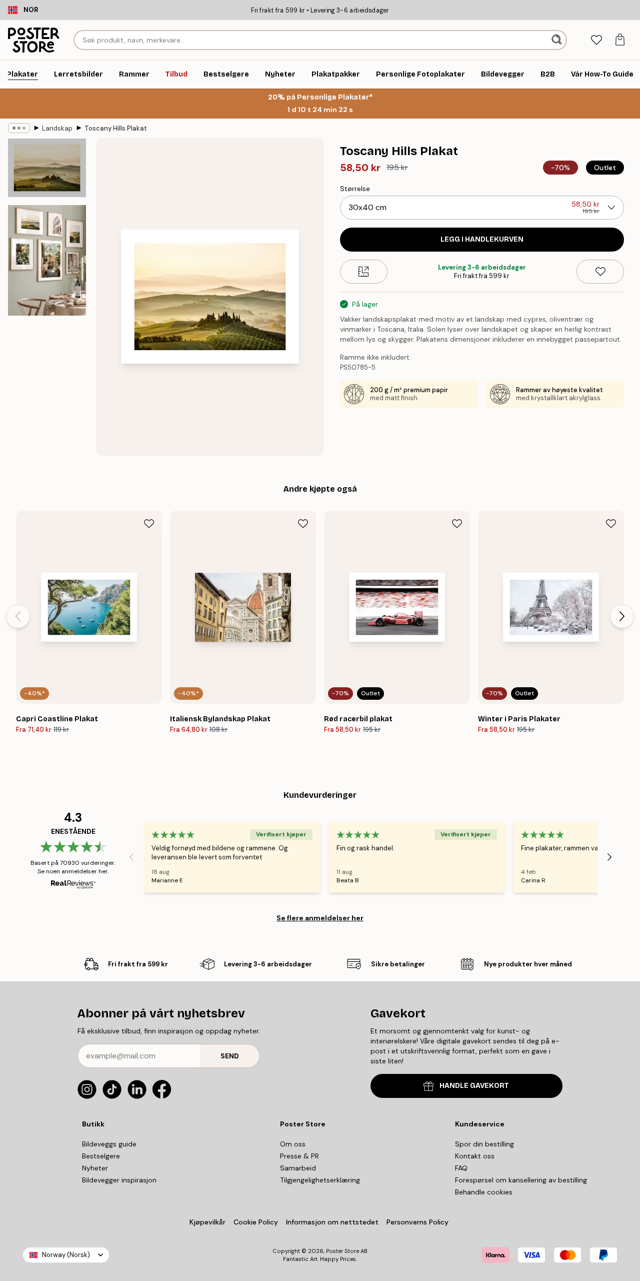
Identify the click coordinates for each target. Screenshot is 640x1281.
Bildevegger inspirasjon (119, 1179)
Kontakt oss (474, 1155)
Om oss (293, 1143)
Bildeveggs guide (109, 1143)
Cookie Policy (256, 1221)
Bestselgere (101, 1155)
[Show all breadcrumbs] (19, 128)
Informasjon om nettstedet (332, 1221)
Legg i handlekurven (482, 239)
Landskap (57, 128)
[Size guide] (364, 272)
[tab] (596, 40)
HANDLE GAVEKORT (474, 1085)
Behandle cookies (483, 1191)
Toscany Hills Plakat (115, 128)
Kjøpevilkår (208, 1221)
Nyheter (95, 1167)
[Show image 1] (47, 168)
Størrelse (355, 188)
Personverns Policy (418, 1221)
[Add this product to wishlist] (600, 272)
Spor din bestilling (484, 1143)
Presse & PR (299, 1155)
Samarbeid (298, 1167)
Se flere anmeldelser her (320, 917)
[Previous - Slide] (18, 616)
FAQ (461, 1167)
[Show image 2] (47, 260)
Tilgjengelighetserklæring (320, 1179)
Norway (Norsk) (66, 1254)
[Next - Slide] (622, 616)
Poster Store (342, 1250)
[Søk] (557, 40)
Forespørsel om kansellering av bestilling (521, 1179)
